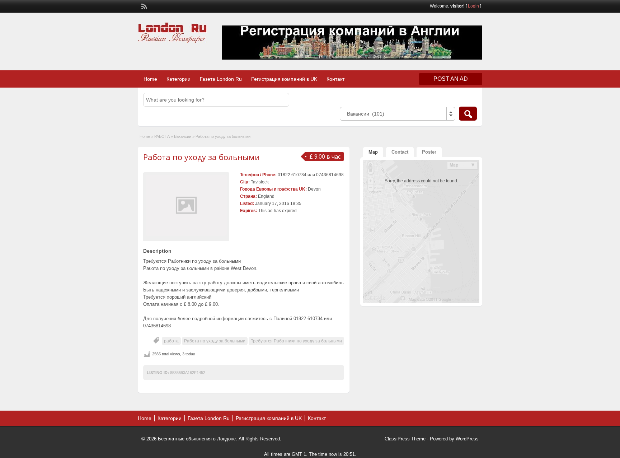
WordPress (467, 438)
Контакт (335, 79)
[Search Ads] (468, 114)
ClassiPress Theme (405, 438)
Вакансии (182, 136)
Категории (178, 79)
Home (150, 79)
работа (171, 341)
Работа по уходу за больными (201, 156)
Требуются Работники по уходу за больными (296, 341)
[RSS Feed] (143, 6)
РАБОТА (162, 136)
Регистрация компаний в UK (284, 79)
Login (473, 6)
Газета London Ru (221, 79)
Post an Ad (450, 79)
